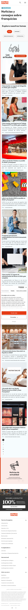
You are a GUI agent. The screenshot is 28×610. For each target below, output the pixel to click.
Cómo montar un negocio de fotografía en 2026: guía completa (14, 86)
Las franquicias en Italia (6, 563)
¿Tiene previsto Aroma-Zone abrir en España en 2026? (13, 352)
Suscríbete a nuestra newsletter (8, 585)
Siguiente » (3, 454)
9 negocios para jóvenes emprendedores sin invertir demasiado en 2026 (14, 237)
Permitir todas (14, 313)
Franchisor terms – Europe (15, 605)
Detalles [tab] (13, 290)
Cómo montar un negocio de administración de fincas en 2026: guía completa (14, 276)
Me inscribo (14, 506)
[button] (20, 2)
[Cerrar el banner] (26, 287)
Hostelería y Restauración (7, 538)
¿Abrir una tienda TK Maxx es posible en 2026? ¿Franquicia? (13, 161)
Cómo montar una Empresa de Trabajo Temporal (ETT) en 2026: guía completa (14, 124)
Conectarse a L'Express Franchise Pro (9, 553)
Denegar (14, 321)
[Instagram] (16, 608)
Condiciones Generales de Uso (14, 603)
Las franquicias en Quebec (7, 568)
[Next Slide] (22, 480)
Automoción (4, 525)
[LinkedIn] (12, 608)
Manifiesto (3, 575)
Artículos (3, 550)
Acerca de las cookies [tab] (21, 290)
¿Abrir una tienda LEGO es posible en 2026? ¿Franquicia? (13, 199)
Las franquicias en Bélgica (7, 560)
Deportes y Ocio (5, 528)
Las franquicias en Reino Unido (8, 565)
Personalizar (13, 317)
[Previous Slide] (19, 480)
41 (3, 451)
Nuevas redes (4, 536)
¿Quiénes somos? (5, 577)
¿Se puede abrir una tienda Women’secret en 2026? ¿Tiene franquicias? (11, 390)
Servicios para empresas (7, 541)
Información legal (4, 603)
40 (3, 449)
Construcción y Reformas (7, 543)
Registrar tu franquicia (6, 580)
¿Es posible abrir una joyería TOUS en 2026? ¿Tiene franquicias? (13, 428)
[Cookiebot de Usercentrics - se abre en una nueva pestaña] (18, 287)
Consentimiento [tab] (5, 290)
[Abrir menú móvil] (25, 2)
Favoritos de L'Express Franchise (8, 530)
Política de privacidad (5, 605)
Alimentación (4, 523)
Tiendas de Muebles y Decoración (9, 533)
